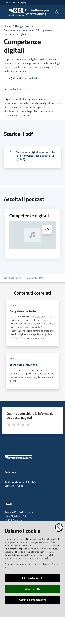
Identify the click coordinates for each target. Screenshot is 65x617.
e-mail (16, 486)
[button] (57, 12)
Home (7, 26)
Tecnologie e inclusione (23, 365)
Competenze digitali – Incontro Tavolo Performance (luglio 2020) (36, 155)
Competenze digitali (29, 215)
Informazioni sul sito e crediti (20, 482)
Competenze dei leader (23, 311)
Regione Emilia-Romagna (15, 2)
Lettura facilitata (13, 89)
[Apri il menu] (5, 12)
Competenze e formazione (19, 30)
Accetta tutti (32, 589)
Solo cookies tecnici (33, 578)
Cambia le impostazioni (32, 600)
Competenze (45, 30)
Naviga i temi (22, 26)
